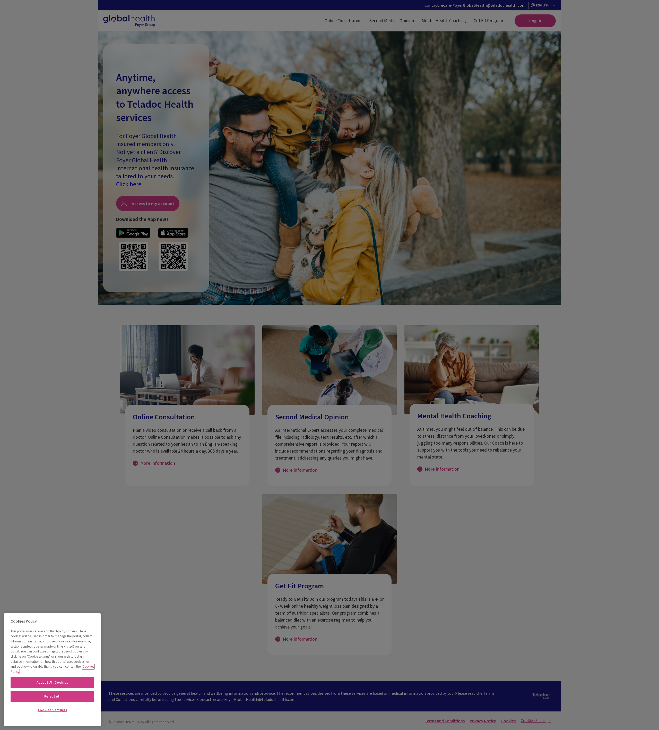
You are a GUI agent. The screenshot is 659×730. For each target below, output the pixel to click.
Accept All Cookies (52, 682)
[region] (52, 669)
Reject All (52, 696)
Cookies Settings (52, 710)
